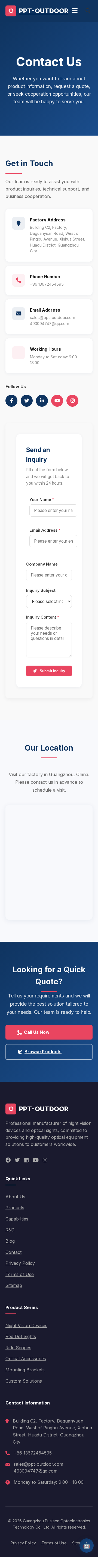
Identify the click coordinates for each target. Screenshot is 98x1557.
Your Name (41, 499)
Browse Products (43, 1051)
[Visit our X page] (27, 401)
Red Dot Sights (20, 1336)
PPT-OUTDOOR (43, 11)
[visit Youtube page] (36, 1160)
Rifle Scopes (18, 1347)
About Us (15, 1196)
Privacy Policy (20, 1263)
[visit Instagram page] (45, 1160)
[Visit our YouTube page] (57, 401)
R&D (9, 1230)
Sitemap (13, 1285)
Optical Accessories (25, 1358)
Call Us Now (36, 1032)
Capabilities (16, 1219)
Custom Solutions (23, 1381)
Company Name (42, 564)
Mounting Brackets (25, 1369)
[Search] (88, 11)
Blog (10, 1241)
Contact (13, 1252)
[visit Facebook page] (8, 1160)
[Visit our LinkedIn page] (42, 401)
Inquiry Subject (41, 590)
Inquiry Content (42, 617)
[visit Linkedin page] (26, 1160)
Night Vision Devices (26, 1325)
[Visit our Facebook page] (11, 401)
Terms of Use (19, 1274)
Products (14, 1207)
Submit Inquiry (52, 671)
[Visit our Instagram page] (72, 401)
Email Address (44, 530)
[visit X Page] (17, 1160)
